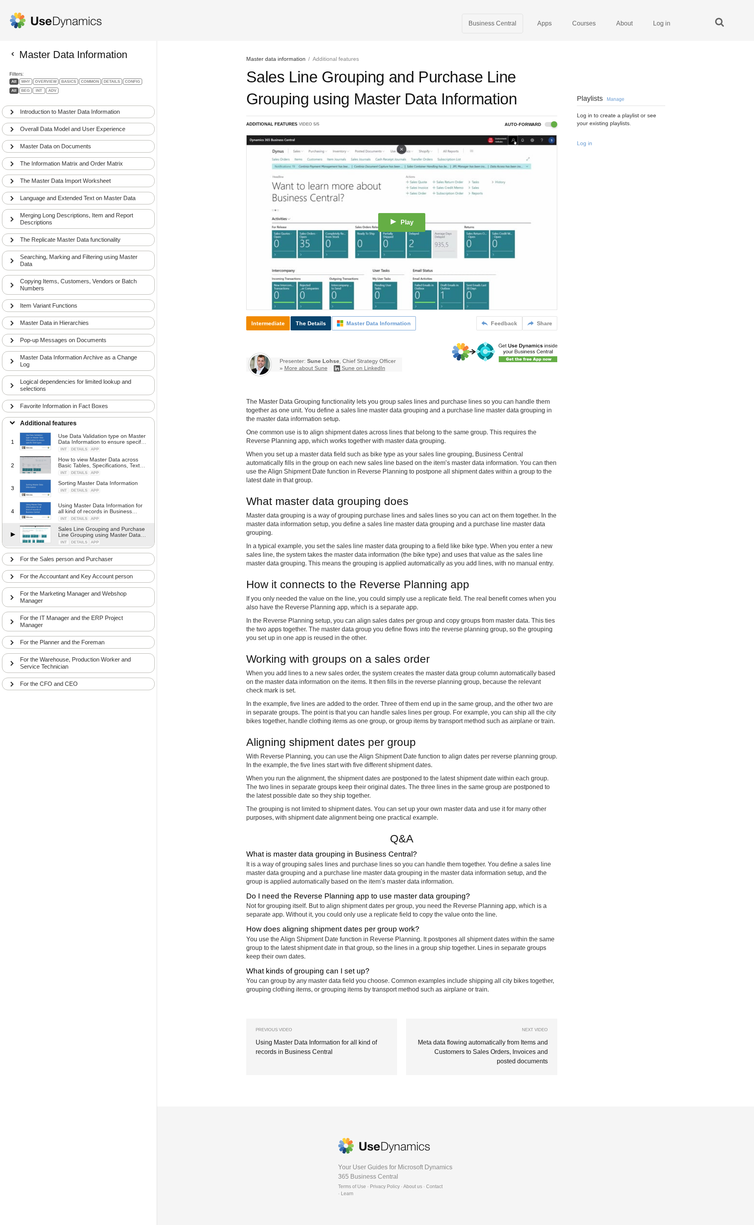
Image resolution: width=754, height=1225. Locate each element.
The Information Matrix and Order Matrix (71, 163)
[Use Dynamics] (56, 20)
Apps (544, 23)
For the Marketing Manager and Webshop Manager (73, 597)
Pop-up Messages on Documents (63, 340)
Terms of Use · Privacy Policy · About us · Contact (390, 1186)
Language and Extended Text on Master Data (77, 198)
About (624, 23)
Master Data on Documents (55, 146)
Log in (661, 23)
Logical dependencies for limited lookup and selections (75, 385)
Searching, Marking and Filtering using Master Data (78, 260)
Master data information (276, 59)
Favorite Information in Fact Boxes (64, 406)
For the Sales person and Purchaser (66, 559)
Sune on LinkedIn (363, 368)
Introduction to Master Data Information (70, 111)
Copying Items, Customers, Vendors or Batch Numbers (78, 285)
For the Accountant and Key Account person (76, 576)
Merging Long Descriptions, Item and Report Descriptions (76, 219)
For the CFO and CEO (49, 683)
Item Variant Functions (48, 305)
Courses (584, 23)
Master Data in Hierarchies (54, 322)
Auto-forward (523, 124)
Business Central (492, 23)
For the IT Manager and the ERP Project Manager (71, 621)
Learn (347, 1193)
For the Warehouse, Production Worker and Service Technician (75, 663)
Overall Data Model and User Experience (72, 129)
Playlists (600, 98)
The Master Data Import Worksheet (65, 180)
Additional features (48, 423)
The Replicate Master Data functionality (70, 239)
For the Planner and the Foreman (62, 642)
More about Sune (306, 368)
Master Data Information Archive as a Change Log (78, 361)
